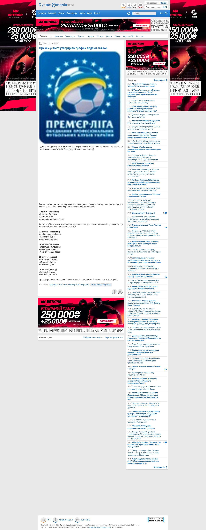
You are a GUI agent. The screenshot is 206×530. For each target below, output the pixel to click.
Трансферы (70, 36)
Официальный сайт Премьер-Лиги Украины (69, 285)
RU (166, 13)
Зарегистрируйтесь (114, 337)
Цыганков (59, 36)
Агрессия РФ (128, 36)
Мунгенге (81, 36)
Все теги (139, 36)
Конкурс (100, 36)
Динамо (109, 36)
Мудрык (91, 36)
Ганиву (118, 36)
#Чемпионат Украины (101, 285)
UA (161, 13)
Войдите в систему (92, 337)
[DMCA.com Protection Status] (155, 521)
